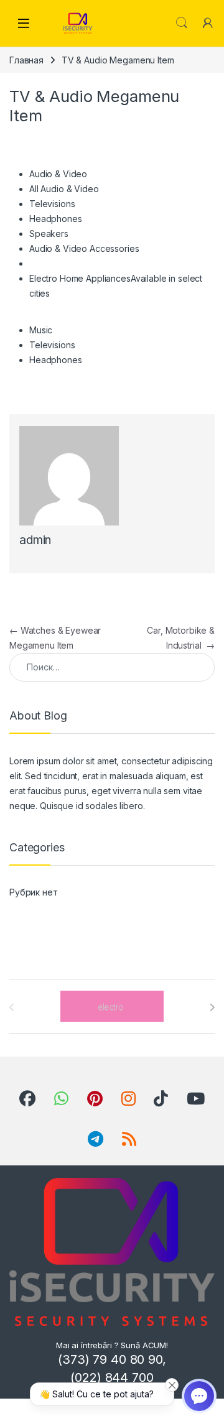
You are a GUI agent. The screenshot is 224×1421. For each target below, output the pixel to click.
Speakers (48, 233)
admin (35, 540)
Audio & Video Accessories (84, 248)
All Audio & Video (64, 188)
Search (182, 23)
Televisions (52, 203)
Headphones (55, 218)
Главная (26, 60)
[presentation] (212, 1007)
